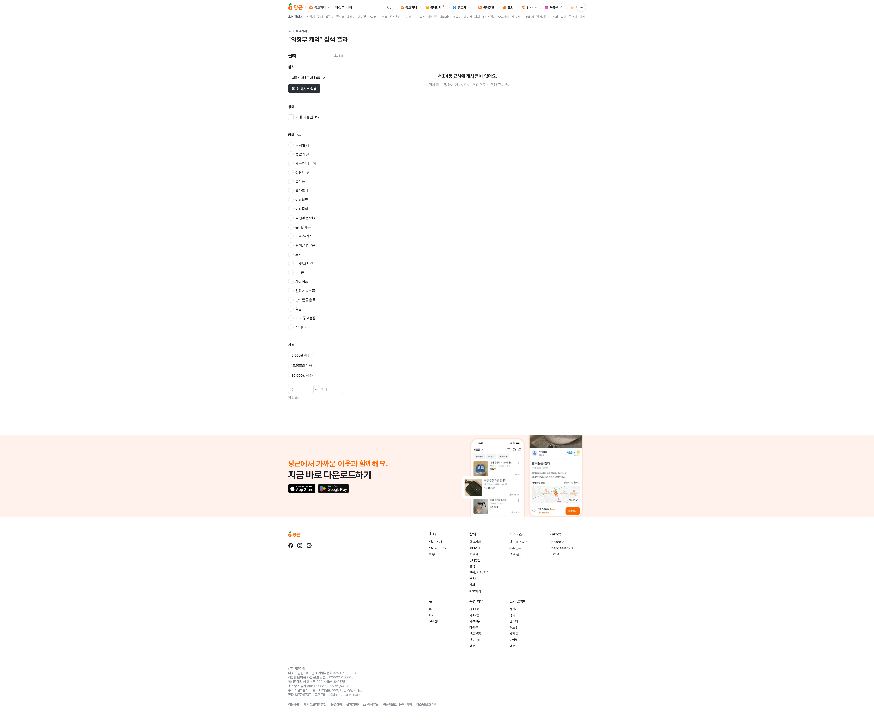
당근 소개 (435, 542)
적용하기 (294, 398)
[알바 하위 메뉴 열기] (537, 7)
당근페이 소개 (438, 548)
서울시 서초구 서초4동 (306, 78)
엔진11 (584, 17)
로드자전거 (489, 17)
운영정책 (336, 704)
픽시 (320, 17)
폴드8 (340, 17)
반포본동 (475, 633)
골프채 (573, 17)
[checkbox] (315, 117)
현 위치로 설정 (306, 89)
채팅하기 (475, 591)
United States (559, 548)
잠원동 (473, 627)
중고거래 (475, 542)
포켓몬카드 (396, 17)
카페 (472, 585)
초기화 (338, 56)
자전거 (311, 17)
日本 (552, 554)
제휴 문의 (515, 548)
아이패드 (445, 17)
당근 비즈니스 (518, 542)
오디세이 (503, 17)
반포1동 (474, 640)
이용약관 (293, 704)
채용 (432, 554)
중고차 (473, 554)
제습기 (516, 17)
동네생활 (474, 560)
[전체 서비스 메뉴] (581, 7)
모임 (472, 566)
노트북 (383, 17)
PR (431, 615)
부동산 (473, 579)
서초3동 (474, 621)
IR (430, 609)
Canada (555, 542)
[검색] (389, 7)
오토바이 (528, 17)
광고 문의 (516, 554)
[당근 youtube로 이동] (309, 545)
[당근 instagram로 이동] (300, 545)
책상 (563, 17)
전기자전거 (543, 17)
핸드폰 (432, 17)
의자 (477, 17)
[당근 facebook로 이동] (291, 545)
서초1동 (474, 609)
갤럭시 (421, 17)
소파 (555, 17)
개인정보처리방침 (315, 704)
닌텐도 (410, 17)
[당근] (295, 7)
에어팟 (362, 17)
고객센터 (434, 621)
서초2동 (474, 615)
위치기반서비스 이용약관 (362, 704)
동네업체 (474, 548)
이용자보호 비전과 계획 (397, 704)
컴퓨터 (329, 17)
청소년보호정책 (426, 704)
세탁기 (457, 17)
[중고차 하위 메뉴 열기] (470, 7)
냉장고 (351, 17)
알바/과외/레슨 (479, 572)
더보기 (473, 646)
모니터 (372, 17)
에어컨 (468, 17)
